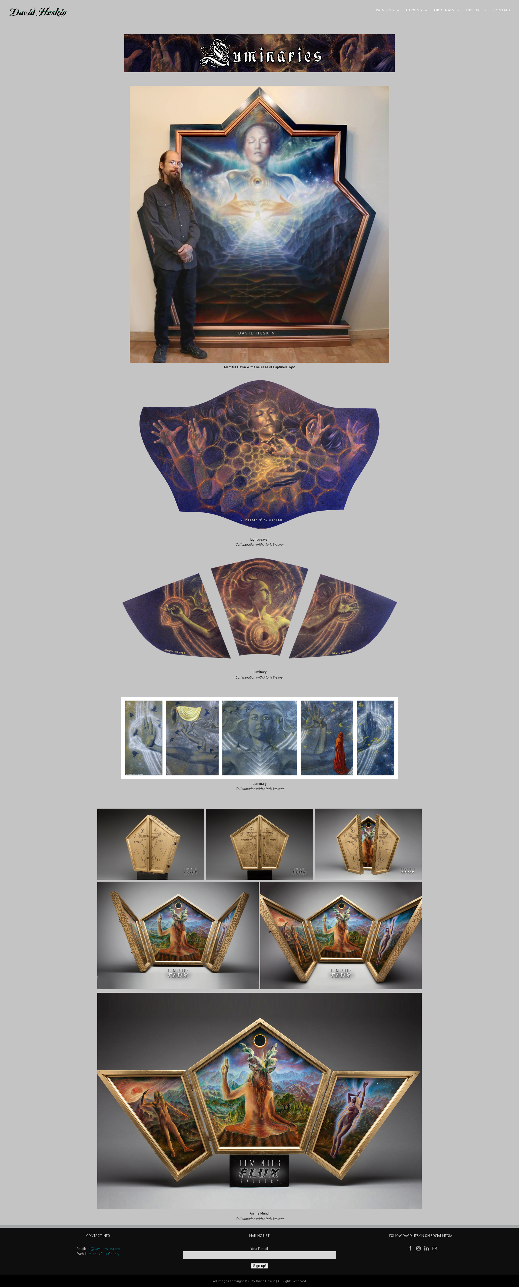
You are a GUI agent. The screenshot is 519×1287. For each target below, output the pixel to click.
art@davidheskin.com (103, 1248)
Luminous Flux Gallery (102, 1254)
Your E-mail (259, 1248)
